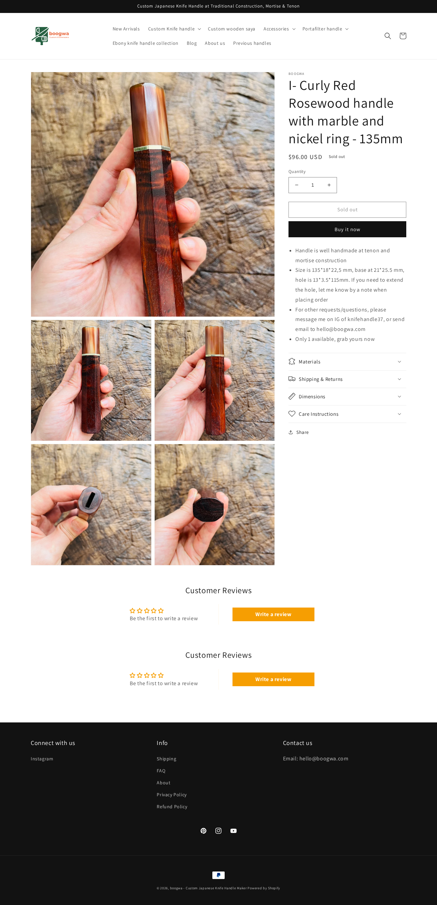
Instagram (42, 759)
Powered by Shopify (264, 888)
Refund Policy (172, 806)
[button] (174, 29)
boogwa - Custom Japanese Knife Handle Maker (208, 888)
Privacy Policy (171, 794)
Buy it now (348, 229)
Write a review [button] (273, 614)
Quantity (297, 171)
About (163, 783)
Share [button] (302, 432)
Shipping (166, 759)
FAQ (161, 771)
